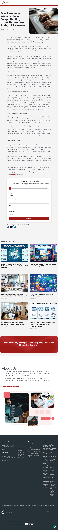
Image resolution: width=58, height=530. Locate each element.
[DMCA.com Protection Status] (29, 524)
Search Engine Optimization (34, 451)
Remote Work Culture (21, 455)
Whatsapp (11, 211)
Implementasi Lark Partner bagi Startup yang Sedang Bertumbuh (13, 323)
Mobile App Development (34, 449)
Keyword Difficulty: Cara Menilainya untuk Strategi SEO (43, 265)
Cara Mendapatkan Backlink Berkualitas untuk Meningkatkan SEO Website (14, 266)
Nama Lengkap (12, 199)
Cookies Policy (19, 524)
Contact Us (21, 452)
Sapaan (11, 193)
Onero (13, 174)
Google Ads (31, 447)
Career (20, 446)
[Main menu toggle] (55, 2)
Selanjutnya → (29, 218)
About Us (20, 443)
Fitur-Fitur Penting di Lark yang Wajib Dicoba (53, 459)
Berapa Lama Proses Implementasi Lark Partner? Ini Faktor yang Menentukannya (42, 324)
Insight (13, 29)
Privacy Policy (12, 524)
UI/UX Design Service (33, 453)
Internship (20, 448)
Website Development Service (33, 456)
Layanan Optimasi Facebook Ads (34, 444)
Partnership (21, 457)
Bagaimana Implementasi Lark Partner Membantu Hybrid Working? (14, 295)
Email (10, 205)
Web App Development (33, 458)
